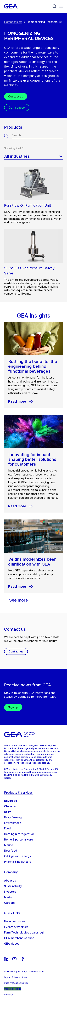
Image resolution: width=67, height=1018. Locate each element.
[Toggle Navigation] (61, 6)
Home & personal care (18, 839)
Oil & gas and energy (17, 856)
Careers (9, 902)
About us (10, 880)
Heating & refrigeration (19, 834)
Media (8, 897)
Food (7, 828)
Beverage (10, 800)
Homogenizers (13, 22)
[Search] (55, 6)
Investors (10, 891)
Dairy (7, 811)
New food (10, 850)
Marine (8, 845)
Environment (12, 823)
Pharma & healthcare (17, 861)
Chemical (10, 806)
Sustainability (13, 886)
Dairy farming (13, 817)
